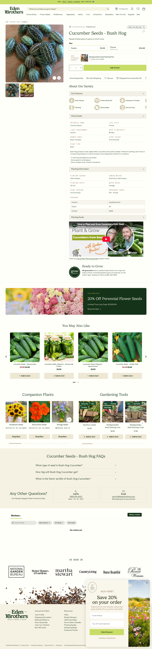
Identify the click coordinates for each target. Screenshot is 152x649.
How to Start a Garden (72, 622)
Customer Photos (71, 630)
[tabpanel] (76, 537)
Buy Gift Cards (40, 627)
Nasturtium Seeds (39, 425)
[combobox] (68, 9)
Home (7, 22)
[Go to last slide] (6, 356)
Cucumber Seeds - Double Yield (127, 364)
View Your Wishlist (42, 625)
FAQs (66, 615)
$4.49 (124, 367)
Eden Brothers (14, 645)
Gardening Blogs (70, 627)
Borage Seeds (62, 425)
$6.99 (59, 369)
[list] (76, 495)
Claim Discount (107, 632)
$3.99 (22, 367)
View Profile (39, 615)
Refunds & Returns (42, 620)
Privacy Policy (25, 645)
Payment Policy (49, 645)
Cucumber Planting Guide (87, 258)
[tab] (74, 382)
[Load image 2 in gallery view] (27, 90)
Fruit (88, 14)
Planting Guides (70, 625)
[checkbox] (71, 523)
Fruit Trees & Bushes (71, 2)
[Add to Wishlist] (143, 31)
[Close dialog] (147, 583)
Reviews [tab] (16, 515)
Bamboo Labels (89, 425)
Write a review (134, 515)
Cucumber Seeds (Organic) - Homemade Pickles (59, 365)
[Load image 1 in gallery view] (12, 90)
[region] (76, 356)
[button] (32, 14)
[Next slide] (146, 356)
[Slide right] (59, 78)
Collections (97, 14)
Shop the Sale (93, 309)
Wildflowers (58, 14)
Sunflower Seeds (16, 425)
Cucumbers (24, 22)
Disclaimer (59, 645)
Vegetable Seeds (15, 22)
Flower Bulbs (31, 14)
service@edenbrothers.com (123, 496)
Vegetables (70, 14)
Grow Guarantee (41, 622)
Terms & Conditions (37, 645)
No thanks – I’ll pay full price (107, 637)
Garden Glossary (70, 617)
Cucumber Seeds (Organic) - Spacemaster (93, 365)
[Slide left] (54, 78)
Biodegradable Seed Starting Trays (136, 426)
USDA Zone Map (70, 620)
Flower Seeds (45, 14)
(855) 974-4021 (76, 496)
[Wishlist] (138, 9)
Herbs (80, 14)
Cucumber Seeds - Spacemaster (25, 364)
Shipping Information (43, 617)
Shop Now (16, 436)
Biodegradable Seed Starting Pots (112, 426)
